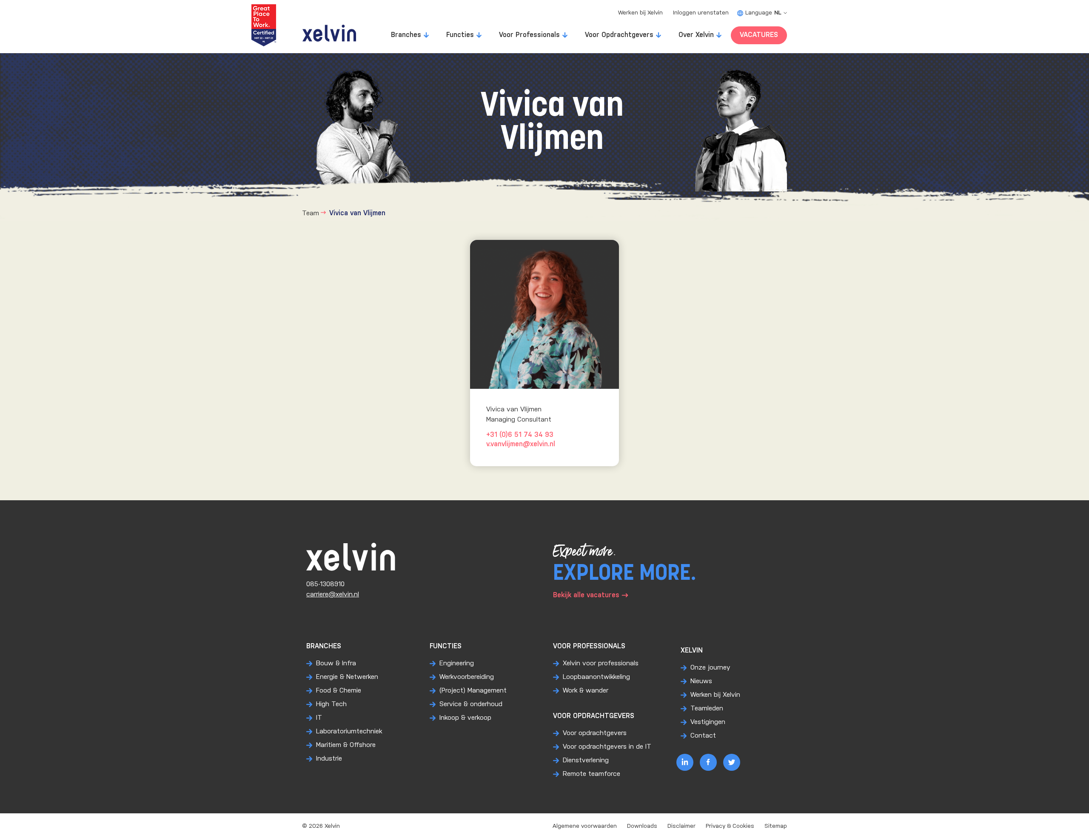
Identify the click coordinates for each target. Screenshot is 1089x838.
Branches (406, 35)
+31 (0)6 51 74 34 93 (519, 435)
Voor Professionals (529, 35)
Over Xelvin (696, 35)
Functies (460, 35)
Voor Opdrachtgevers (619, 35)
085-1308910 (325, 584)
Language (763, 13)
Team (310, 213)
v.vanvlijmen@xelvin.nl (520, 444)
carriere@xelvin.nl (332, 594)
